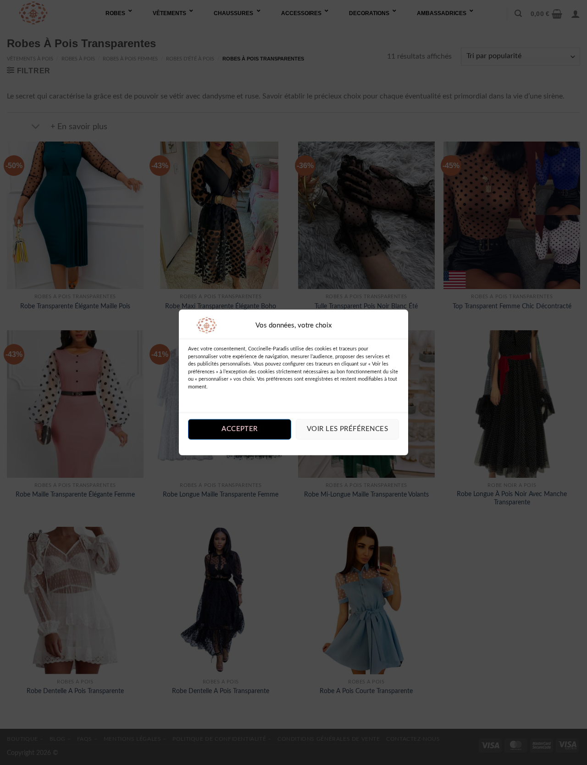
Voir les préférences (347, 429)
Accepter (240, 429)
